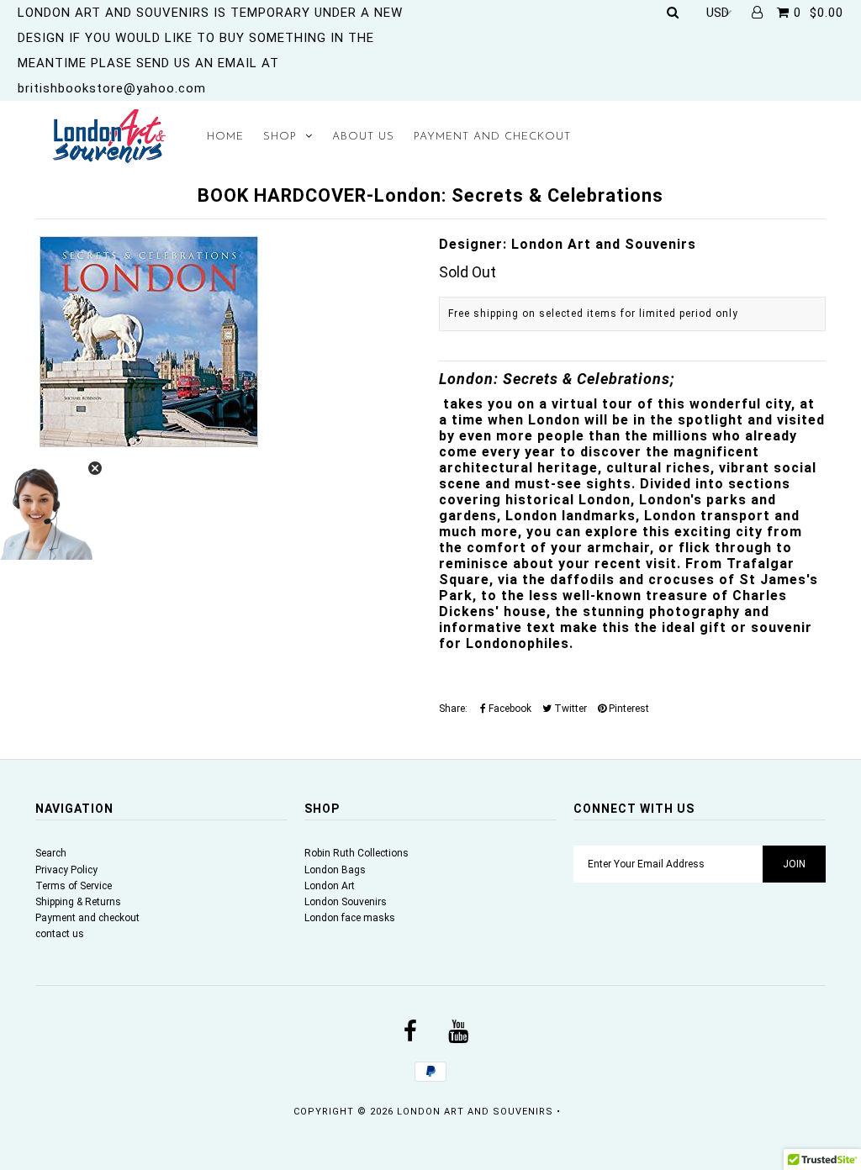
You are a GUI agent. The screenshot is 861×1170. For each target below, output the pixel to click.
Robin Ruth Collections (356, 853)
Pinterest (627, 708)
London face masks (349, 918)
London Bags (335, 870)
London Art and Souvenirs (475, 1111)
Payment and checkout (87, 918)
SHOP (280, 136)
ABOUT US (363, 136)
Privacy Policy (66, 870)
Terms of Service (73, 886)
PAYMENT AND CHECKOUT (492, 136)
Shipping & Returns (78, 902)
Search (50, 853)
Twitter (569, 708)
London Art (329, 886)
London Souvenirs (345, 902)
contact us (59, 934)
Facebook (508, 708)
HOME (225, 136)
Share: (453, 708)
